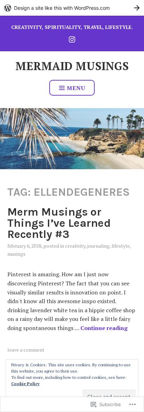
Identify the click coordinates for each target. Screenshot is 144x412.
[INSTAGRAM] (72, 39)
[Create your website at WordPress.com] (72, 8)
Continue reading (104, 328)
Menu (76, 88)
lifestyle (120, 245)
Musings (16, 253)
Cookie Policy (25, 383)
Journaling (98, 245)
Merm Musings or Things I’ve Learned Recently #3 (59, 223)
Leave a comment (25, 349)
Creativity (75, 245)
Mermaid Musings (72, 66)
